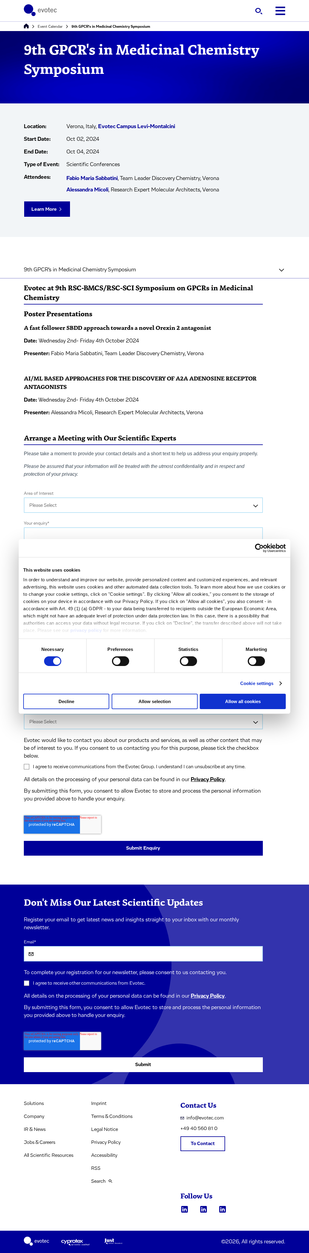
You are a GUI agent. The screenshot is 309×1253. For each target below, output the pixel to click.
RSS (95, 1168)
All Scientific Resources (48, 1155)
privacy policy (86, 630)
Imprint (99, 1103)
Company (34, 1116)
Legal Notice (104, 1129)
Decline (66, 701)
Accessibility (104, 1155)
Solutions (34, 1103)
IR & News (35, 1129)
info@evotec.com (205, 1118)
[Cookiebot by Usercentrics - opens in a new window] (259, 548)
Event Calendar (50, 26)
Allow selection (155, 701)
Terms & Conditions (111, 1116)
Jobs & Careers (39, 1142)
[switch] (120, 661)
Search (98, 1181)
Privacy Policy (208, 779)
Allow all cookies (243, 701)
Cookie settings (257, 683)
